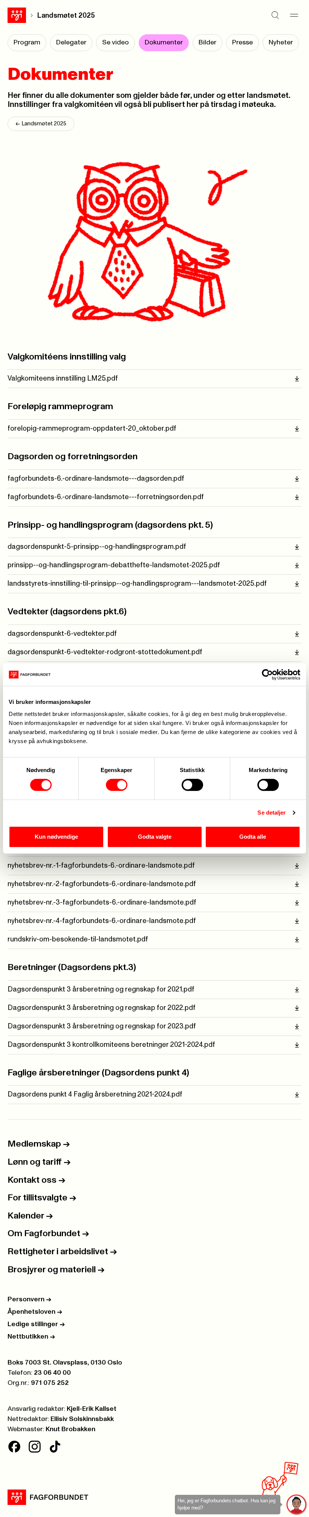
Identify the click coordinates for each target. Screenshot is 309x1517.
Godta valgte (154, 836)
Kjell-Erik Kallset (91, 1409)
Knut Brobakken (70, 1429)
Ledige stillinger (36, 1324)
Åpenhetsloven (35, 1311)
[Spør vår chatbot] (296, 1504)
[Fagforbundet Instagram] (34, 1446)
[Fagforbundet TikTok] (55, 1446)
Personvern (29, 1299)
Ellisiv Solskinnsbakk (82, 1419)
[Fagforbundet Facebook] (14, 1446)
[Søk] (275, 15)
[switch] (116, 785)
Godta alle (252, 836)
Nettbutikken (31, 1336)
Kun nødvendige (56, 836)
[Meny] (293, 15)
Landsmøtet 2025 (66, 15)
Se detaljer (271, 812)
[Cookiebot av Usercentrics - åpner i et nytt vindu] (267, 674)
